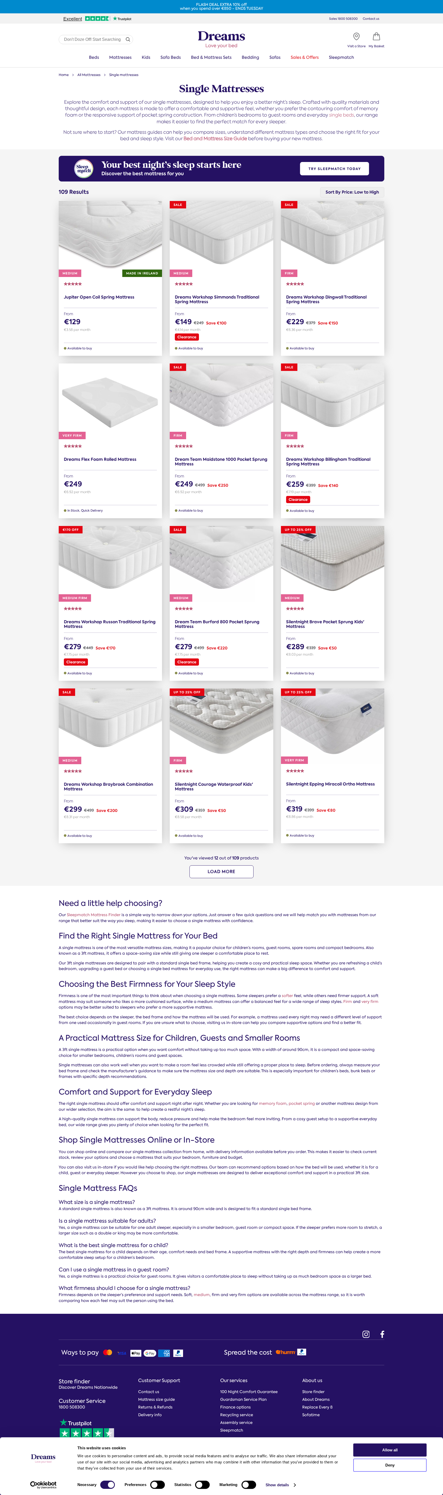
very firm (369, 1001)
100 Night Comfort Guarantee (249, 1391)
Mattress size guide (156, 1399)
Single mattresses (123, 75)
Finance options (235, 1407)
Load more (221, 871)
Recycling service (236, 1414)
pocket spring (302, 1103)
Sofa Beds (170, 57)
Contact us (371, 18)
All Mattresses (88, 75)
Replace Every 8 (317, 1407)
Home (64, 75)
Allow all (390, 1450)
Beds (94, 57)
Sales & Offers (305, 57)
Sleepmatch (341, 57)
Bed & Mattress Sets (211, 57)
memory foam (273, 1103)
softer (287, 995)
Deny (390, 1465)
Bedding (250, 57)
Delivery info (150, 1414)
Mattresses (120, 57)
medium (202, 1294)
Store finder (313, 1391)
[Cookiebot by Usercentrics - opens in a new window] (43, 1485)
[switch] (157, 1485)
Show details (277, 1485)
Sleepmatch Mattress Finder (93, 914)
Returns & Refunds (155, 1407)
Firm (347, 1001)
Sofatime (311, 1414)
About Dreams (316, 1399)
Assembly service (236, 1422)
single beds (341, 115)
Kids (146, 57)
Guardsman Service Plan (243, 1399)
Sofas (274, 57)
